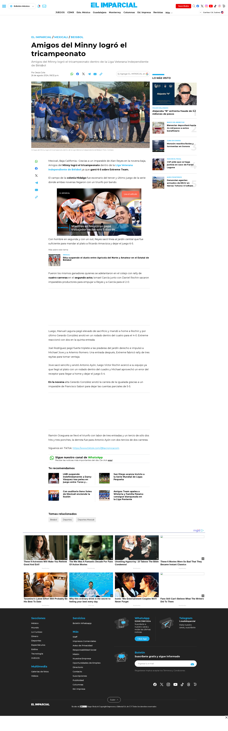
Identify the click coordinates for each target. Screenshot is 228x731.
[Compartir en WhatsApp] (72, 73)
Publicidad (78, 680)
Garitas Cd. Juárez (211, 12)
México (35, 623)
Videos (34, 676)
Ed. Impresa (144, 12)
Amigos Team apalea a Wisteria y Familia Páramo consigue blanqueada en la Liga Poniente (128, 495)
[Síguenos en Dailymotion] (224, 6)
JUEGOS (60, 12)
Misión (76, 654)
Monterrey (115, 12)
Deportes (67, 519)
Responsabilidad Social (84, 650)
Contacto (77, 671)
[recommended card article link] (54, 260)
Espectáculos (38, 645)
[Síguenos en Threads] (219, 6)
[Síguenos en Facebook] (198, 6)
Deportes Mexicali (86, 519)
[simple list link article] (174, 95)
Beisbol (77, 37)
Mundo (35, 627)
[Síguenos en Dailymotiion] (195, 684)
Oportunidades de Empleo (87, 663)
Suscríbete (183, 6)
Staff (75, 637)
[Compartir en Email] (95, 73)
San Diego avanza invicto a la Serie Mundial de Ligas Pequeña (129, 477)
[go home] (40, 704)
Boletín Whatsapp (82, 623)
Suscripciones (80, 676)
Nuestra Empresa (82, 658)
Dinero (34, 636)
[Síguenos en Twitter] (202, 6)
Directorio (78, 667)
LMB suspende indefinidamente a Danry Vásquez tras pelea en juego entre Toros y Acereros (77, 479)
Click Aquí (142, 639)
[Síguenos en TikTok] (215, 6)
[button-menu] (4, 6)
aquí (110, 460)
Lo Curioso (36, 632)
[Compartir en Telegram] (89, 73)
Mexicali (61, 37)
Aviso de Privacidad (82, 645)
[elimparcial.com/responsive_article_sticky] (226, 717)
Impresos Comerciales (84, 641)
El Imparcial (41, 37)
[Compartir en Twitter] (83, 73)
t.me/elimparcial (187, 621)
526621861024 (143, 621)
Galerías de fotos (40, 671)
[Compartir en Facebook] (78, 73)
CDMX (70, 12)
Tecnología (37, 653)
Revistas (158, 12)
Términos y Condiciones (174, 670)
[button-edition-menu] (201, 12)
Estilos (34, 649)
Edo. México (83, 12)
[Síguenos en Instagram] (206, 6)
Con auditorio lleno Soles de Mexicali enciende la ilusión (77, 494)
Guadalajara (99, 12)
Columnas (129, 12)
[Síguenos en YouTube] (211, 6)
